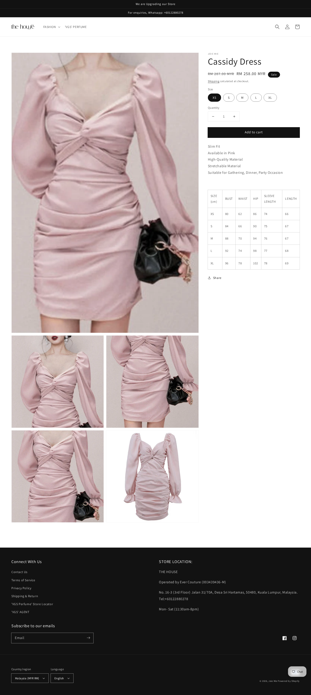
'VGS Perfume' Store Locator (32, 604)
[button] (51, 27)
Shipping (213, 81)
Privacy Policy (21, 588)
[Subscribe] (88, 638)
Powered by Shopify (289, 681)
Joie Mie (272, 681)
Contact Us (19, 572)
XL (270, 98)
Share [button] (217, 277)
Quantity (213, 108)
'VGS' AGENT (20, 612)
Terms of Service (23, 580)
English (59, 678)
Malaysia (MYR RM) (27, 678)
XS (214, 98)
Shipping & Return (24, 596)
